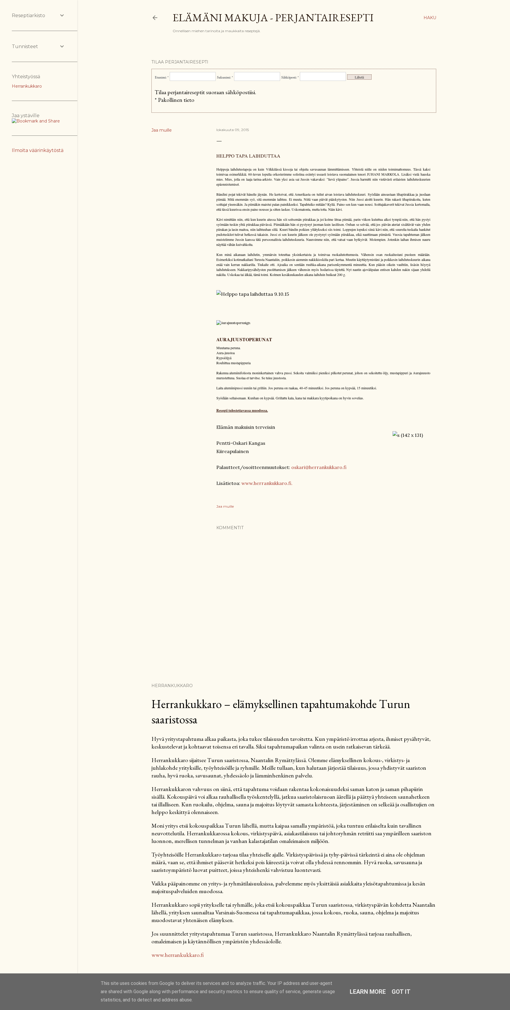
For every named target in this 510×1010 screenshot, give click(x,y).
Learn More (368, 991)
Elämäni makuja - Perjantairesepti (273, 17)
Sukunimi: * (225, 77)
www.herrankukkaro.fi (177, 955)
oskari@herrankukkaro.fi (318, 467)
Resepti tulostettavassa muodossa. (242, 410)
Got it (401, 991)
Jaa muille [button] (161, 130)
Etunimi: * (162, 77)
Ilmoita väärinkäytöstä (37, 150)
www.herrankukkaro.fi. (266, 483)
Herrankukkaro (27, 86)
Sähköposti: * (290, 77)
